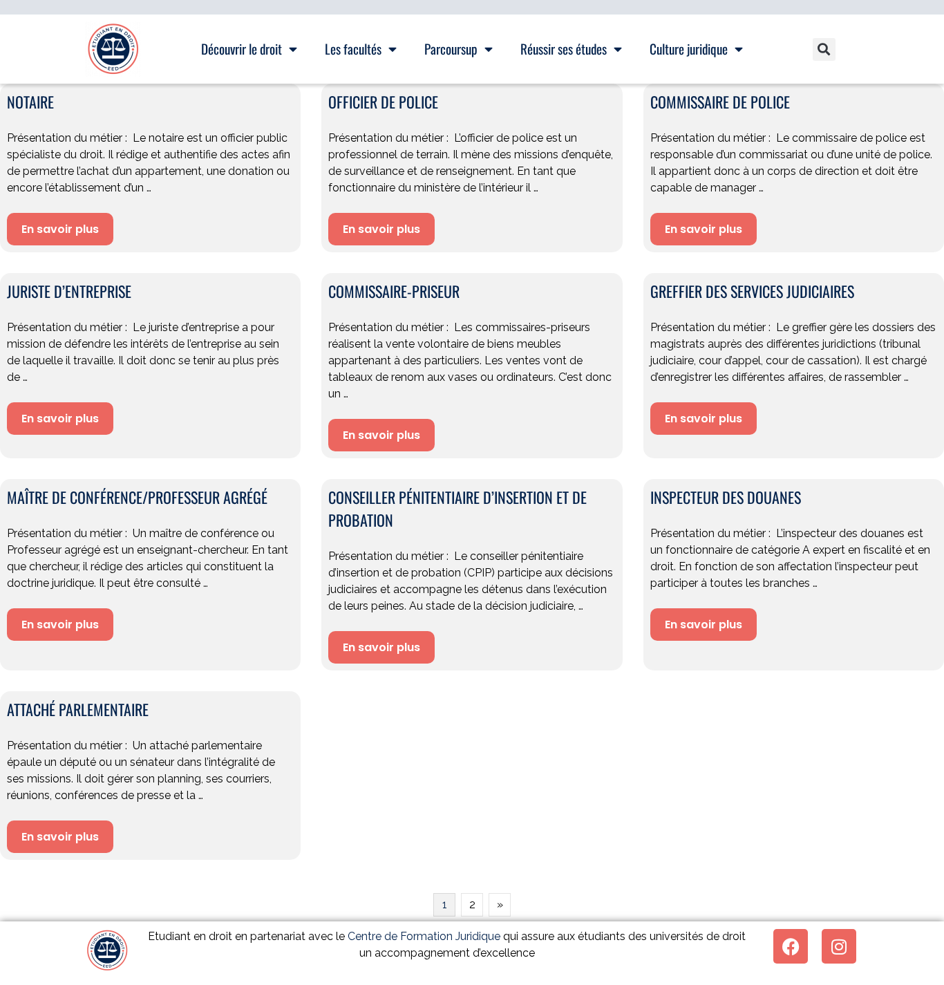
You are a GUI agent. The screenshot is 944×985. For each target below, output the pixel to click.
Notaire (30, 102)
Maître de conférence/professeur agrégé (137, 497)
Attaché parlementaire (78, 709)
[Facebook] (790, 946)
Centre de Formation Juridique (424, 936)
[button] (824, 49)
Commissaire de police (720, 102)
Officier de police (383, 102)
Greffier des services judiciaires (752, 291)
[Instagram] (839, 946)
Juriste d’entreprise (69, 291)
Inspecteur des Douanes (725, 497)
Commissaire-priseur (394, 291)
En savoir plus (60, 229)
